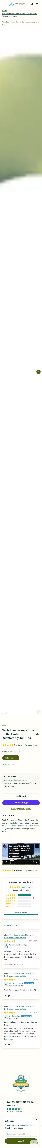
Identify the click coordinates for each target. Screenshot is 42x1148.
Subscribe (21, 1141)
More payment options (21, 809)
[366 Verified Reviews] (21, 1093)
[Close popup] (36, 1119)
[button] (32, 4)
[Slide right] (38, 372)
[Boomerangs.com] (17, 4)
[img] (9, 941)
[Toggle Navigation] (4, 4)
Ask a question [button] (21, 912)
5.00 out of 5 (27, 887)
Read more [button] (8, 1039)
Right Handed (10, 758)
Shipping (7, 780)
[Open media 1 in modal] (21, 371)
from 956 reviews (14, 1112)
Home (4, 11)
